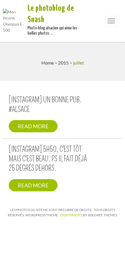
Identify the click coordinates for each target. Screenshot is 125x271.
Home (47, 62)
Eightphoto (71, 215)
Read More (33, 126)
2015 (63, 62)
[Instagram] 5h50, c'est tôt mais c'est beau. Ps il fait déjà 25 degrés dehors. (48, 159)
